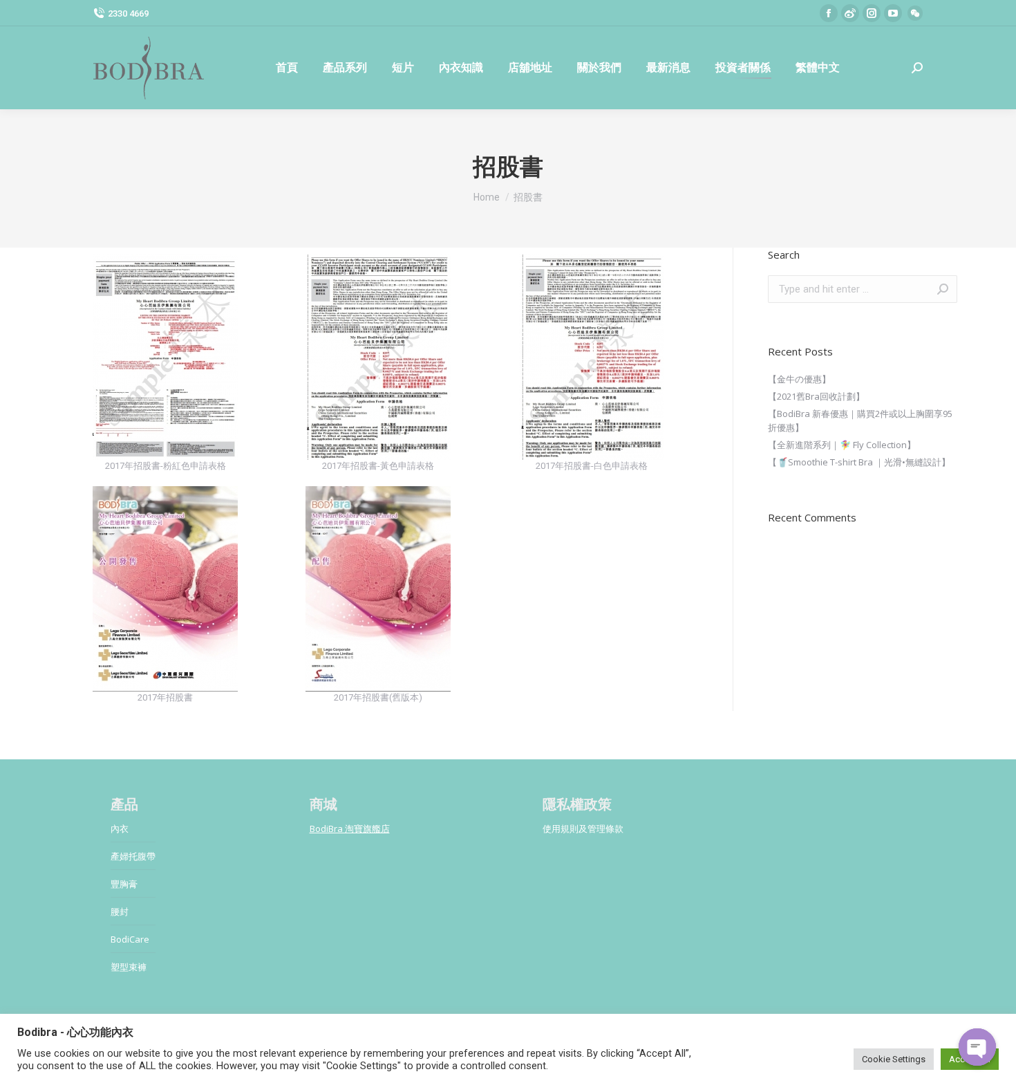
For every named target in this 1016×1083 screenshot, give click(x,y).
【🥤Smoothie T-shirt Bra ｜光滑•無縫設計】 (859, 462)
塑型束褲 (129, 967)
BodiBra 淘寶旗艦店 (350, 828)
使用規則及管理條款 (583, 828)
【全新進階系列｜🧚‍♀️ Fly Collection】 (842, 444)
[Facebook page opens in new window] (829, 13)
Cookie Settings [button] (893, 1059)
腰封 (120, 911)
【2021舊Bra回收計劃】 (816, 396)
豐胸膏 (124, 884)
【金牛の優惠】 (799, 379)
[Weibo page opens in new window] (850, 13)
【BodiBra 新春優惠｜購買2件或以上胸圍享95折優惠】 (860, 420)
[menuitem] (287, 68)
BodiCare (130, 939)
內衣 (120, 828)
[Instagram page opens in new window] (872, 13)
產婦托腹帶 (133, 856)
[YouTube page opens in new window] (893, 13)
